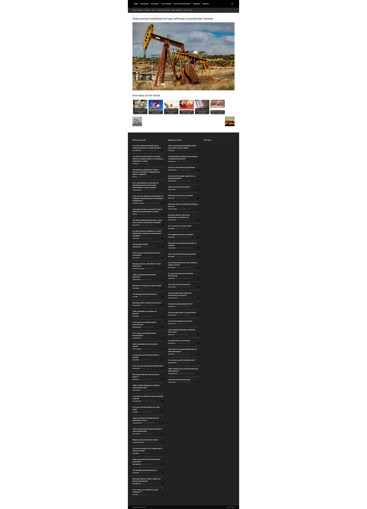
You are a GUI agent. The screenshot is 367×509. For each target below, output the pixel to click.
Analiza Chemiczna (137, 10)
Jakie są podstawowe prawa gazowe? (182, 254)
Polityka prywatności (182, 4)
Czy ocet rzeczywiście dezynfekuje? (181, 167)
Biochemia (147, 10)
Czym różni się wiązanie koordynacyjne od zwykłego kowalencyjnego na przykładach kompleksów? (147, 198)
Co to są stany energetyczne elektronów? (147, 366)
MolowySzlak (135, 316)
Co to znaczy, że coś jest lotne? (180, 226)
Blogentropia (135, 379)
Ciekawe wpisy (231, 507)
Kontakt (206, 4)
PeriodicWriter (136, 368)
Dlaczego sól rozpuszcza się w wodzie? (147, 285)
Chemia (154, 10)
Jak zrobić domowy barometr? (179, 284)
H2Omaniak (135, 163)
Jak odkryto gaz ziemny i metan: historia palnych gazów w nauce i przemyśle (162, 16)
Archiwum (144, 4)
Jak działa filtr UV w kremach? (179, 341)
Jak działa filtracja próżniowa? (179, 380)
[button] (232, 4)
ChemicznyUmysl (136, 401)
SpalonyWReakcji (136, 150)
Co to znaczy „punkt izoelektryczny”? (182, 360)
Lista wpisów (166, 4)
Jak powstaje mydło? (140, 244)
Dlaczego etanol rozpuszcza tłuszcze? (146, 303)
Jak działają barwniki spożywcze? (144, 294)
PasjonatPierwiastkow (138, 203)
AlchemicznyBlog (136, 349)
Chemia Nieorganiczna (163, 10)
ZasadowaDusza (136, 279)
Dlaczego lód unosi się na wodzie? (180, 195)
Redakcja (196, 4)
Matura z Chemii (188, 10)
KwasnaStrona (136, 225)
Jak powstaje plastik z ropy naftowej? (182, 312)
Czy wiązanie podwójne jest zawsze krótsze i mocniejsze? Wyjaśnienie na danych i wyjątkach (146, 172)
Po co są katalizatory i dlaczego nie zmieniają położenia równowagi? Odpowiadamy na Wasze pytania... (145, 185)
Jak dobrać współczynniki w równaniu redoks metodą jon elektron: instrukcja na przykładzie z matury (147, 159)
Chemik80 (135, 296)
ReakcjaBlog (135, 288)
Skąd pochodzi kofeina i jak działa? (145, 440)
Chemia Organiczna (176, 10)
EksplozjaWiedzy (136, 246)
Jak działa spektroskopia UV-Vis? (180, 304)
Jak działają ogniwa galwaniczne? (144, 470)
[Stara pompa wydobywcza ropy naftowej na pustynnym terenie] (183, 90)
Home (136, 4)
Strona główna (136, 16)
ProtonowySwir (136, 390)
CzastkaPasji (135, 238)
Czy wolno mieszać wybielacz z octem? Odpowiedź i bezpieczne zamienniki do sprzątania (147, 233)
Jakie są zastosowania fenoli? (179, 187)
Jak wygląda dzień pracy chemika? (180, 234)
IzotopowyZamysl (137, 190)
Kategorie (155, 4)
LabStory (134, 177)
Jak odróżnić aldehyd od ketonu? (180, 321)
